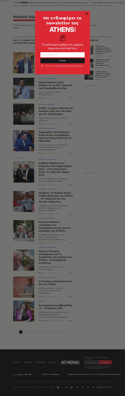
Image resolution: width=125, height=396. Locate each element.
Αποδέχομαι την (64, 66)
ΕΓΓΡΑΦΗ (62, 60)
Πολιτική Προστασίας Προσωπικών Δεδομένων (69, 66)
